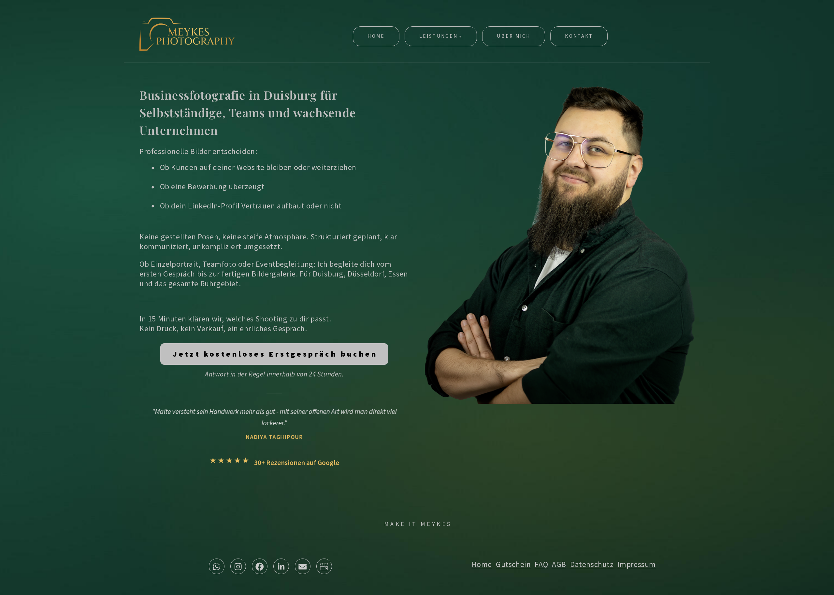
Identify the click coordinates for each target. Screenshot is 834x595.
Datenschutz (592, 564)
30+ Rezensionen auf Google (296, 462)
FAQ (541, 564)
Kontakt (579, 36)
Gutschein (513, 564)
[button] (216, 566)
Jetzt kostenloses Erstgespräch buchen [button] (275, 354)
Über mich (513, 36)
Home (375, 36)
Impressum (637, 564)
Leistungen (438, 36)
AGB (559, 564)
